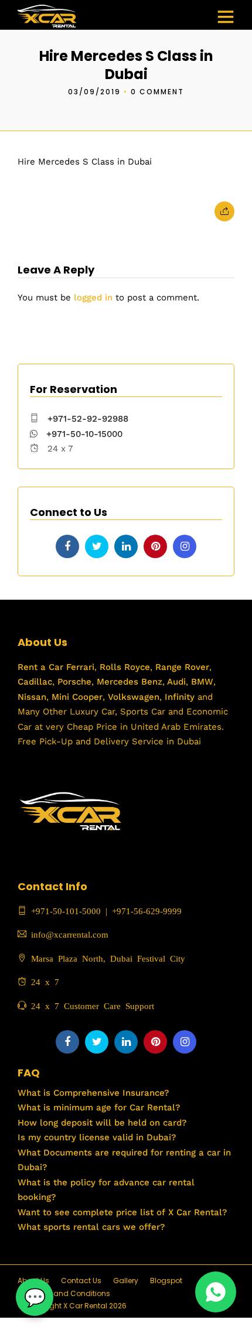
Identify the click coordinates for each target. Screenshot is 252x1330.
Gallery (125, 1280)
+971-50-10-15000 (82, 434)
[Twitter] (96, 546)
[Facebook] (67, 546)
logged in (93, 297)
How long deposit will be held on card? (102, 1122)
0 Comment (157, 92)
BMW (200, 681)
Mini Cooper (77, 697)
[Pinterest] (155, 546)
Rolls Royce (125, 667)
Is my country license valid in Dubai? (97, 1137)
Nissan (32, 697)
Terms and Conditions (69, 1293)
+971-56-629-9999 (147, 910)
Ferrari (78, 667)
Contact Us (81, 1280)
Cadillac (35, 681)
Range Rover (180, 667)
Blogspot (166, 1280)
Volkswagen (133, 697)
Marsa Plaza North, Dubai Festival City (105, 957)
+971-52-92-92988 (87, 418)
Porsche (73, 681)
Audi (175, 681)
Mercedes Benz (128, 681)
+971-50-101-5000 (63, 910)
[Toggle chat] (34, 1297)
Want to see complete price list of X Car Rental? (122, 1212)
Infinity (180, 697)
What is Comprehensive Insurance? (93, 1093)
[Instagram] (184, 546)
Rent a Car (40, 667)
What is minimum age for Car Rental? (99, 1107)
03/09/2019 (94, 92)
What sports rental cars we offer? (91, 1227)
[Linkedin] (126, 546)
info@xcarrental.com (69, 933)
